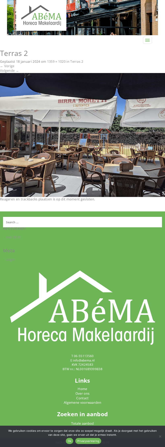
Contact (82, 398)
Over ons (82, 393)
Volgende (9, 70)
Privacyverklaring (88, 441)
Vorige (7, 66)
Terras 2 (76, 61)
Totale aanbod (82, 423)
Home (82, 389)
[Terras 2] (82, 134)
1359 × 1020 (56, 61)
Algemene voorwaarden (82, 402)
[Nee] (160, 436)
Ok (69, 441)
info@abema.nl (84, 360)
